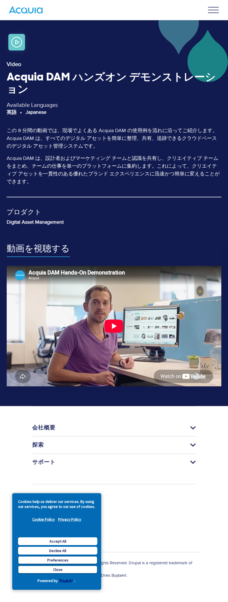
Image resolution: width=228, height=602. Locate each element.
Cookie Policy (43, 519)
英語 (12, 112)
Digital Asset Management (35, 222)
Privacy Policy (69, 519)
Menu (213, 10)
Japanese (36, 112)
